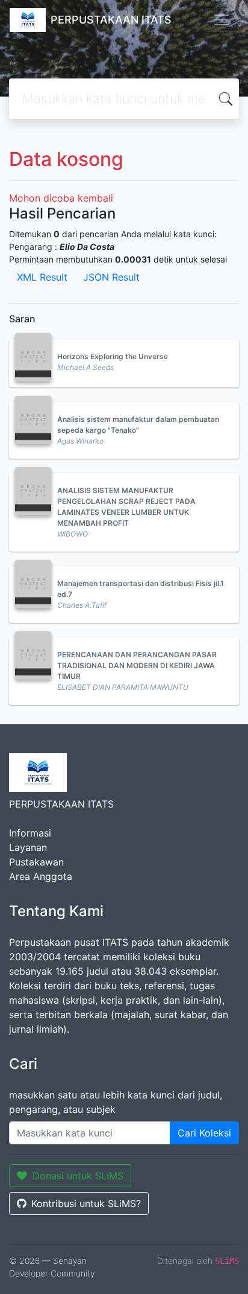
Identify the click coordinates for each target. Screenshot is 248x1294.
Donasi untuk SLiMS (78, 1176)
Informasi (30, 833)
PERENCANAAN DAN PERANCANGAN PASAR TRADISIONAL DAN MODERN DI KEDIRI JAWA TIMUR (137, 665)
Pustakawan (36, 862)
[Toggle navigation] (221, 20)
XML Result (42, 277)
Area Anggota (40, 876)
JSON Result (111, 277)
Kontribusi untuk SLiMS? (86, 1203)
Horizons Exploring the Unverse (112, 356)
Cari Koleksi (204, 1133)
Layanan (28, 847)
